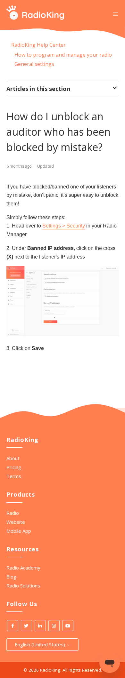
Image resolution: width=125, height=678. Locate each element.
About (13, 458)
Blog (11, 576)
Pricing (13, 467)
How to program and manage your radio (63, 54)
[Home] (35, 18)
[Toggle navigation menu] (115, 14)
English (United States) (40, 644)
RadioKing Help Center (38, 44)
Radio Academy (23, 567)
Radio (12, 513)
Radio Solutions (23, 585)
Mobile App (18, 531)
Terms (13, 476)
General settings (34, 64)
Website (15, 522)
